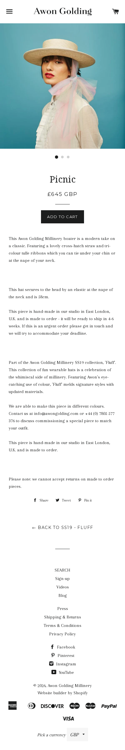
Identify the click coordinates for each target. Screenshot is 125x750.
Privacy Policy (62, 634)
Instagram (65, 664)
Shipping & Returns (62, 617)
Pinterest (65, 655)
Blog (62, 595)
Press (62, 608)
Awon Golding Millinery (70, 685)
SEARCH (62, 570)
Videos (62, 587)
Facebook (65, 647)
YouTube (66, 672)
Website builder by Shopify (63, 692)
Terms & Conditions (62, 625)
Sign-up (62, 578)
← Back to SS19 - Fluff (62, 527)
